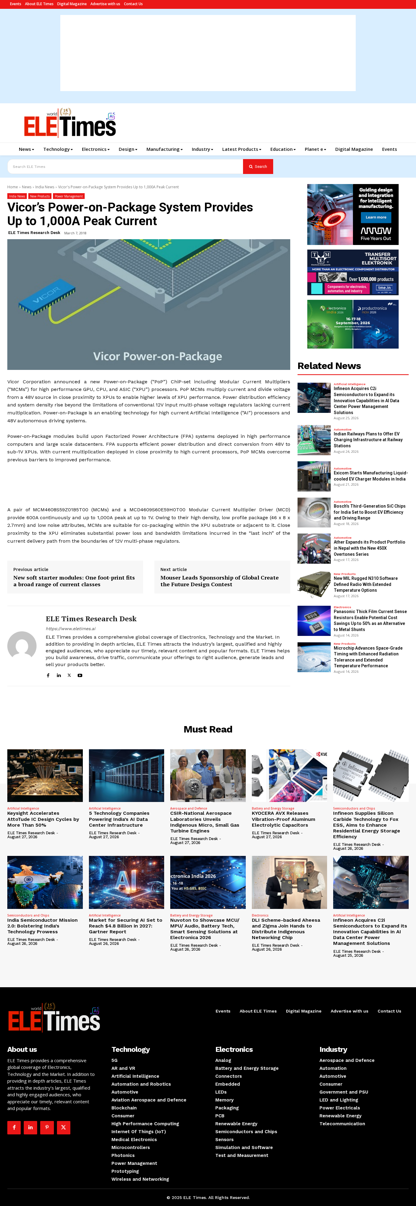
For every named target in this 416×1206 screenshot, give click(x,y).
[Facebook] (48, 674)
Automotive (342, 429)
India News (44, 187)
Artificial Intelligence (349, 384)
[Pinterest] (47, 1127)
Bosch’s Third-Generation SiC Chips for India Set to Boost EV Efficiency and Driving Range (370, 512)
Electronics (342, 607)
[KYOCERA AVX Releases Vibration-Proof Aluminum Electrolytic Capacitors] (289, 775)
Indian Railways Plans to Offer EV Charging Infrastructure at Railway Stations (368, 439)
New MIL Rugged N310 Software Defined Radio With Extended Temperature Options (366, 584)
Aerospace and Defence (188, 808)
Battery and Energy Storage (273, 808)
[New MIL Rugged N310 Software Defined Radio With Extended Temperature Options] (314, 585)
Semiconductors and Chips (354, 808)
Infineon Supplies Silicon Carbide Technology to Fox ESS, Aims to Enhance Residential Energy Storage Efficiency (366, 824)
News (26, 187)
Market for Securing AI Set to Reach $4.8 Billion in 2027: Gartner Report (125, 926)
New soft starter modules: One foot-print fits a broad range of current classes (74, 580)
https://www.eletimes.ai (70, 628)
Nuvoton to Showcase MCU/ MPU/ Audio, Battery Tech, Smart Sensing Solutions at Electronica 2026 (204, 929)
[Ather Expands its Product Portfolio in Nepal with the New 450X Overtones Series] (314, 549)
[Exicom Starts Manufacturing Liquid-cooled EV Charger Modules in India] (314, 476)
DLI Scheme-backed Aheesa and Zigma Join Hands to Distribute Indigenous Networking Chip (286, 929)
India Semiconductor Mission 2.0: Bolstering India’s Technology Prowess (42, 926)
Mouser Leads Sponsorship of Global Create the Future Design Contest (219, 580)
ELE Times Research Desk (34, 232)
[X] (69, 674)
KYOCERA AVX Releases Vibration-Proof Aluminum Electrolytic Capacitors (283, 819)
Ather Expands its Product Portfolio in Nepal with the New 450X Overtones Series (369, 548)
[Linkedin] (58, 674)
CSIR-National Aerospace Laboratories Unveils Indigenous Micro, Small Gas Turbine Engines (204, 822)
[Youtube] (80, 674)
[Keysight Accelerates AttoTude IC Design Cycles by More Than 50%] (45, 775)
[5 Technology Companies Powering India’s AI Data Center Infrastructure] (126, 775)
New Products (40, 196)
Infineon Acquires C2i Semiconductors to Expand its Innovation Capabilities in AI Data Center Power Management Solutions (366, 400)
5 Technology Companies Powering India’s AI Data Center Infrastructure (119, 819)
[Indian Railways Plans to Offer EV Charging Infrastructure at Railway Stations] (314, 440)
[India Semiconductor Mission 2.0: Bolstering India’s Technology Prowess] (45, 882)
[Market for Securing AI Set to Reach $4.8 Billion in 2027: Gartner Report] (126, 882)
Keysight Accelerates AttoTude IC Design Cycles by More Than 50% (43, 819)
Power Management (69, 196)
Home (12, 187)
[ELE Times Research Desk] (22, 646)
